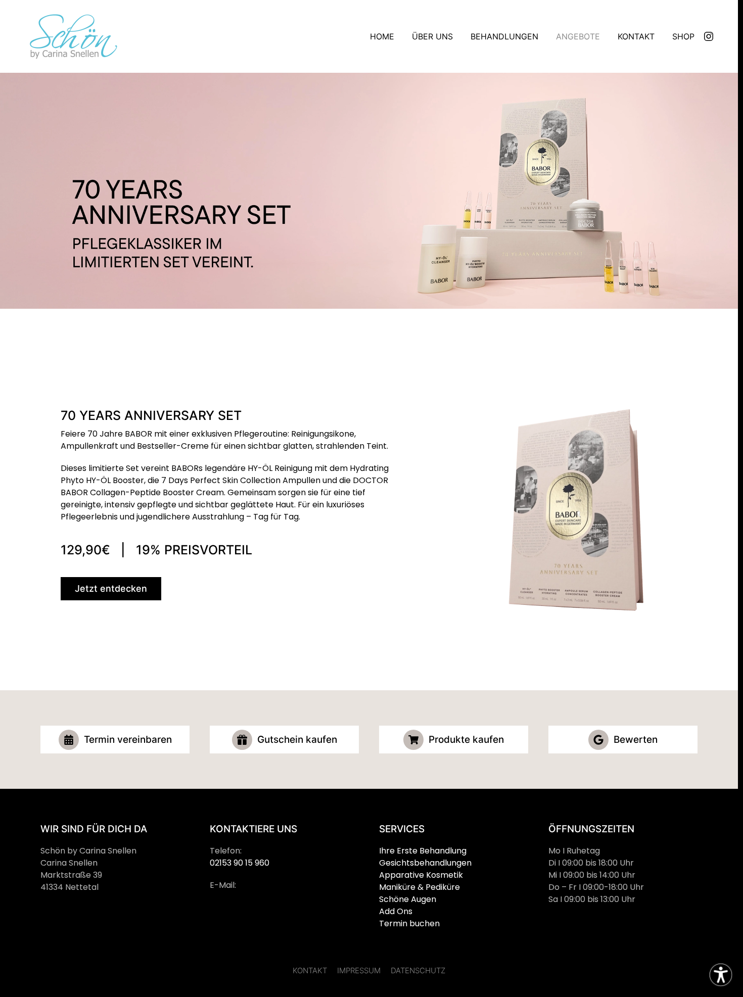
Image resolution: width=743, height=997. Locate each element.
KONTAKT (310, 970)
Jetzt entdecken (111, 588)
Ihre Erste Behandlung (423, 851)
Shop (683, 36)
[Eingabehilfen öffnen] (721, 975)
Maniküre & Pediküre (419, 887)
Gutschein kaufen (297, 739)
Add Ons (395, 911)
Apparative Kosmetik (421, 875)
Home (382, 36)
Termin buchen (409, 923)
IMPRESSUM (359, 970)
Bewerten (636, 739)
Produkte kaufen (466, 739)
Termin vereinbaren (128, 739)
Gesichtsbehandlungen (425, 863)
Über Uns (432, 36)
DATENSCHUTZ (418, 970)
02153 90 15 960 (239, 863)
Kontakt (636, 36)
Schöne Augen (407, 899)
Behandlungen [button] (504, 36)
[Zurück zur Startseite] (70, 36)
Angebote (578, 36)
